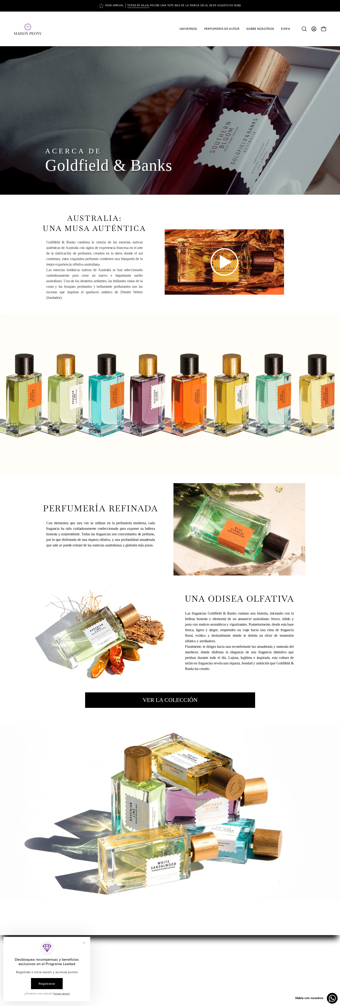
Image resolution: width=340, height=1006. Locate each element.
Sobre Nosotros (187, 956)
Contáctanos (185, 987)
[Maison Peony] (28, 29)
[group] (170, 6)
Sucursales (183, 964)
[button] (222, 29)
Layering (182, 979)
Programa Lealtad (189, 972)
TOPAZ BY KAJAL (138, 5)
